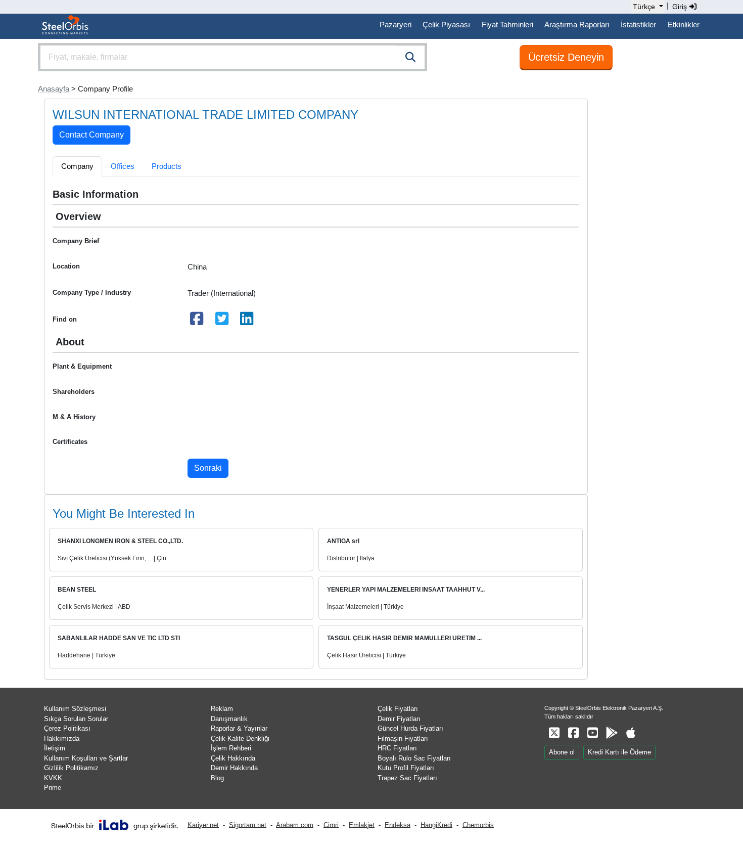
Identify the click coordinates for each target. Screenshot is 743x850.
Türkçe (644, 7)
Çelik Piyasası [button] (446, 24)
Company (77, 166)
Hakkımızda (61, 738)
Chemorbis (478, 824)
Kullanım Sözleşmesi (75, 708)
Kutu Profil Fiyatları (406, 768)
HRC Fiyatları (397, 748)
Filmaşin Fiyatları (403, 738)
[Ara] (410, 57)
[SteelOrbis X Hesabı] (554, 733)
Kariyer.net (203, 824)
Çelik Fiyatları (398, 708)
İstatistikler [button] (638, 24)
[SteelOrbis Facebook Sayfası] (573, 733)
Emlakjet (362, 824)
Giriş (680, 7)
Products (166, 166)
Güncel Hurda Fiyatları (410, 728)
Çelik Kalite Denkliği (240, 738)
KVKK (53, 778)
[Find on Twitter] (221, 321)
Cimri (331, 824)
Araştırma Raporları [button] (577, 24)
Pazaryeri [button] (395, 24)
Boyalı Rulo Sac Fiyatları (414, 758)
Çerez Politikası (67, 728)
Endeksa (397, 824)
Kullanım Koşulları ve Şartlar (86, 758)
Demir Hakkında (234, 768)
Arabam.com (294, 824)
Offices (122, 166)
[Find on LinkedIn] (247, 321)
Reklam (222, 708)
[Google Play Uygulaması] (611, 733)
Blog (217, 778)
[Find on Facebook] (197, 321)
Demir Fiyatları (399, 719)
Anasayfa (53, 88)
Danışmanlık (229, 719)
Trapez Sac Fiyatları (407, 778)
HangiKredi (436, 824)
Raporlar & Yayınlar (239, 728)
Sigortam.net (247, 824)
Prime (52, 787)
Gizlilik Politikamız (71, 768)
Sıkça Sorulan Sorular (76, 719)
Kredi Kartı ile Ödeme (619, 752)
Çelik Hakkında (233, 758)
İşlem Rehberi (231, 748)
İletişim (54, 748)
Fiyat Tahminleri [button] (507, 24)
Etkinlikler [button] (684, 24)
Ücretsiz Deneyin (566, 57)
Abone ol (562, 752)
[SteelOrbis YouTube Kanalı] (592, 733)
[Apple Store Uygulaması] (630, 733)
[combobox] (232, 57)
